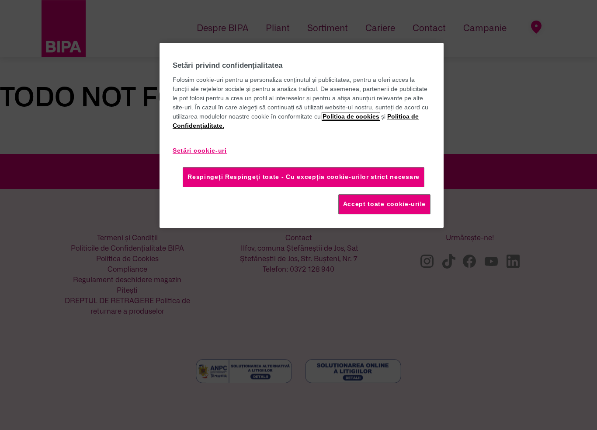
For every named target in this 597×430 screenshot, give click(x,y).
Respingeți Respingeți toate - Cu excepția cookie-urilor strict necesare (303, 176)
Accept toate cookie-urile (384, 203)
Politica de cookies (351, 116)
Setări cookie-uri (200, 150)
